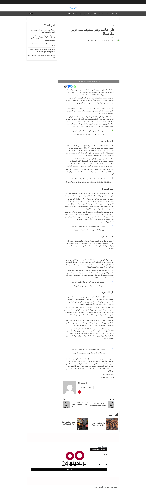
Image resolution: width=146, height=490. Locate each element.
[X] (65, 86)
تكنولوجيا (101, 13)
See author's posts (85, 387)
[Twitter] (96, 464)
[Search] (28, 13)
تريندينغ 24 (111, 37)
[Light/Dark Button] (31, 13)
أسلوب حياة (108, 25)
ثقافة (95, 13)
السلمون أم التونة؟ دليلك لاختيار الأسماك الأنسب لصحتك (68, 424)
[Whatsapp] (75, 86)
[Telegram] (71, 86)
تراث (106, 13)
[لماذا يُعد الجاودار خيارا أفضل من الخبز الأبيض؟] (112, 424)
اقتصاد (112, 13)
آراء (80, 13)
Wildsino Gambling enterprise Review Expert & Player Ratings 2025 (42, 51)
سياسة (117, 13)
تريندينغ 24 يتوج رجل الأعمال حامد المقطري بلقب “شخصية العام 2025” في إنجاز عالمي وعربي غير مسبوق (43, 38)
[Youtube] (99, 464)
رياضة (89, 13)
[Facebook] (68, 86)
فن (85, 13)
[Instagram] (102, 464)
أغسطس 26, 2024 (104, 37)
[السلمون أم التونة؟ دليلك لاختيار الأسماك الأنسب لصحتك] (82, 424)
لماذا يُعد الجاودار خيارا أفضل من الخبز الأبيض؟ (98, 424)
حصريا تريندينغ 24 (72, 13)
